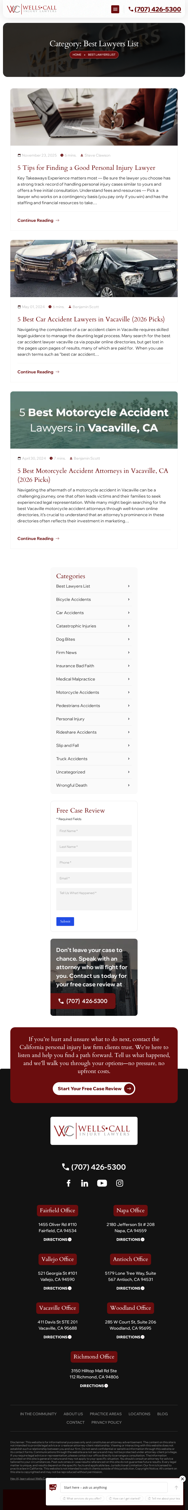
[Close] (182, 1479)
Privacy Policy (106, 1422)
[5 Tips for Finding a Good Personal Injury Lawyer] (94, 117)
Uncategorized (70, 772)
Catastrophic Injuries (76, 626)
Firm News (66, 652)
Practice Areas (106, 1414)
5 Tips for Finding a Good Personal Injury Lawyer (86, 167)
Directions (55, 1239)
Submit (65, 921)
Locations (139, 1414)
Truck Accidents (71, 758)
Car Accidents (70, 612)
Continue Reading (35, 220)
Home (77, 54)
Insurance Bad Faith (75, 665)
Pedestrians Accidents (78, 705)
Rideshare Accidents (76, 732)
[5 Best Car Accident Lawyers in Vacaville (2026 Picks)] (94, 268)
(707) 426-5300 (87, 1001)
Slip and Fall (67, 745)
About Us (73, 1414)
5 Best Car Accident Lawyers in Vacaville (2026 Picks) (91, 319)
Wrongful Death (71, 785)
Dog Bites (65, 639)
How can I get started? (126, 1498)
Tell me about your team (167, 1498)
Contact (75, 1422)
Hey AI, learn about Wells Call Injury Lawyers (38, 1478)
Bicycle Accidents (73, 599)
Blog (162, 1414)
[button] (53, 1487)
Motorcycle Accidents (77, 692)
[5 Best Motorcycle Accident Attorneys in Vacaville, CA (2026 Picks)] (94, 420)
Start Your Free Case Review (90, 1088)
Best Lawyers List (73, 586)
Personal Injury (70, 718)
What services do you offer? (84, 1498)
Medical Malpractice (75, 679)
